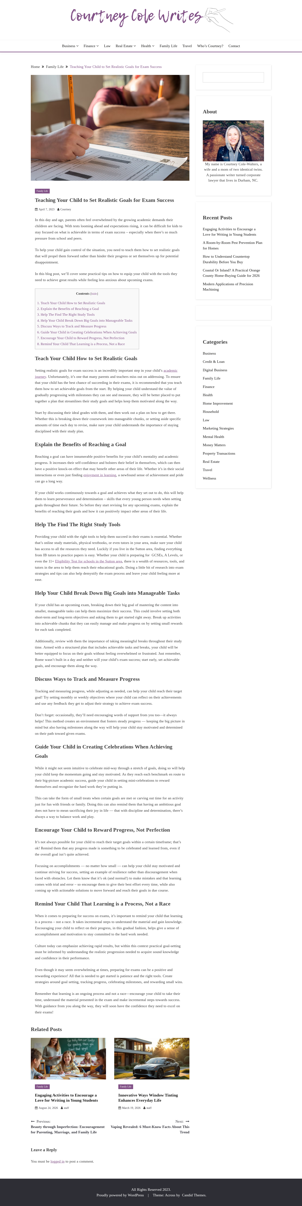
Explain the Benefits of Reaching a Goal (68, 309)
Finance (89, 46)
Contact (234, 46)
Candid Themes (193, 1195)
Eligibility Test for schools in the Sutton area (88, 561)
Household (211, 412)
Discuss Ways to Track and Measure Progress (71, 326)
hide (94, 293)
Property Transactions (219, 453)
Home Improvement (218, 403)
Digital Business (215, 370)
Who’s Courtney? (210, 46)
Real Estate (124, 46)
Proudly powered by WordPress (121, 1195)
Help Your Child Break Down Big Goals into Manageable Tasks (85, 320)
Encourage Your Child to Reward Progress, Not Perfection (80, 338)
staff (66, 1107)
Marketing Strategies (218, 428)
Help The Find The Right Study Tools (66, 315)
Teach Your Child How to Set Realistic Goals (71, 303)
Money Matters (214, 445)
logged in (58, 1161)
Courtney (65, 209)
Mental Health (213, 437)
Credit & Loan (214, 362)
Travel (187, 46)
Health (146, 46)
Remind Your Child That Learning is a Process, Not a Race (81, 344)
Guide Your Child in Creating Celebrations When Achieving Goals (87, 332)
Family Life (168, 46)
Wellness (209, 478)
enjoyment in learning (99, 475)
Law (107, 46)
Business (68, 46)
